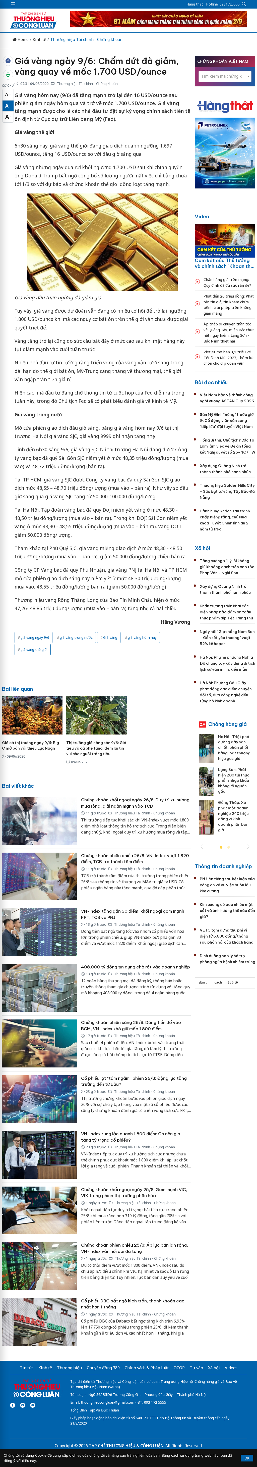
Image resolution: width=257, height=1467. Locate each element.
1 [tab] (221, 847)
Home (23, 39)
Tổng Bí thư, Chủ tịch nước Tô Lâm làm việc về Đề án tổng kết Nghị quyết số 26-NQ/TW (227, 446)
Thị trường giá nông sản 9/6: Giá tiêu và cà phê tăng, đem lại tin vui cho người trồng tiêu (96, 748)
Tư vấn (196, 1368)
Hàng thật (194, 4)
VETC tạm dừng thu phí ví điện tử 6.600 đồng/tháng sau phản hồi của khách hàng (226, 936)
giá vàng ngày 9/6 (35, 637)
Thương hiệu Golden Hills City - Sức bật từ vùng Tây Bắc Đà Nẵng (227, 491)
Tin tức (26, 1368)
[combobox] (225, 76)
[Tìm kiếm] (244, 4)
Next (248, 847)
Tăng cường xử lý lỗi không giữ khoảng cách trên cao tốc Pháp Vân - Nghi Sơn (227, 566)
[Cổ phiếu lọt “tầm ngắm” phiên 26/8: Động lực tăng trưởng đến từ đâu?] (39, 1099)
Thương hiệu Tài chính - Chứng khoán (86, 39)
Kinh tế (39, 39)
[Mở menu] (13, 4)
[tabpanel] (225, 786)
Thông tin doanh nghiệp (223, 866)
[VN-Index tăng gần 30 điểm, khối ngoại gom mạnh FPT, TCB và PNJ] (39, 932)
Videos (231, 1368)
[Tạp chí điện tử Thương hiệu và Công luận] (36, 1388)
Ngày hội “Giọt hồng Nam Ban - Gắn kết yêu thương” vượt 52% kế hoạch (227, 637)
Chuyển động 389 (103, 1368)
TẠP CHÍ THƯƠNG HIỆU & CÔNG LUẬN (126, 1445)
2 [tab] (228, 847)
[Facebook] (12, 1405)
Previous (202, 847)
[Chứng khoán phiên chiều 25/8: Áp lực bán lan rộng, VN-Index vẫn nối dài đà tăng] (39, 1266)
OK (246, 1458)
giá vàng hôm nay (142, 637)
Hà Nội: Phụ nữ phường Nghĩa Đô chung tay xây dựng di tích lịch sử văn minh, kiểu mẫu (227, 663)
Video (202, 216)
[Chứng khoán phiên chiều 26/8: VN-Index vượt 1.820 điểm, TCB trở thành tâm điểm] (39, 877)
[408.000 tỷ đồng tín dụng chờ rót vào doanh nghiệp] (39, 988)
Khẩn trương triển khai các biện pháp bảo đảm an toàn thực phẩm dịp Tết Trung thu (226, 612)
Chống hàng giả (227, 724)
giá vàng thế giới (34, 649)
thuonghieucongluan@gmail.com (107, 1402)
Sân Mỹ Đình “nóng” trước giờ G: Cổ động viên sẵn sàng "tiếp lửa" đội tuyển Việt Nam (227, 420)
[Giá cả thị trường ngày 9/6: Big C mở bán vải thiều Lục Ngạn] (32, 715)
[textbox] (225, 76)
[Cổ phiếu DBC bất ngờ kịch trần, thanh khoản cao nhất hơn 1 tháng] (39, 1322)
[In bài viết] (8, 75)
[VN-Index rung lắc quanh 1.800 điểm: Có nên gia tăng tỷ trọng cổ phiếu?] (39, 1155)
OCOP (179, 1368)
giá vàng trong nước (76, 637)
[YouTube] (22, 1405)
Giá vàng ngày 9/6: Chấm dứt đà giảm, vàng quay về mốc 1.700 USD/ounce (97, 66)
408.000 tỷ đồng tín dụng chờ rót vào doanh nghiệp (135, 967)
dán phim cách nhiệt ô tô (218, 982)
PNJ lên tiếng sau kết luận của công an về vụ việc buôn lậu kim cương (227, 884)
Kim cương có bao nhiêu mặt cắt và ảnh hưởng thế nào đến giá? (227, 910)
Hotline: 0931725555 (223, 4)
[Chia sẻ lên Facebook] (8, 61)
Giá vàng (110, 637)
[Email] (32, 1405)
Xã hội (202, 548)
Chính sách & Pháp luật (147, 1368)
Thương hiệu (69, 1368)
